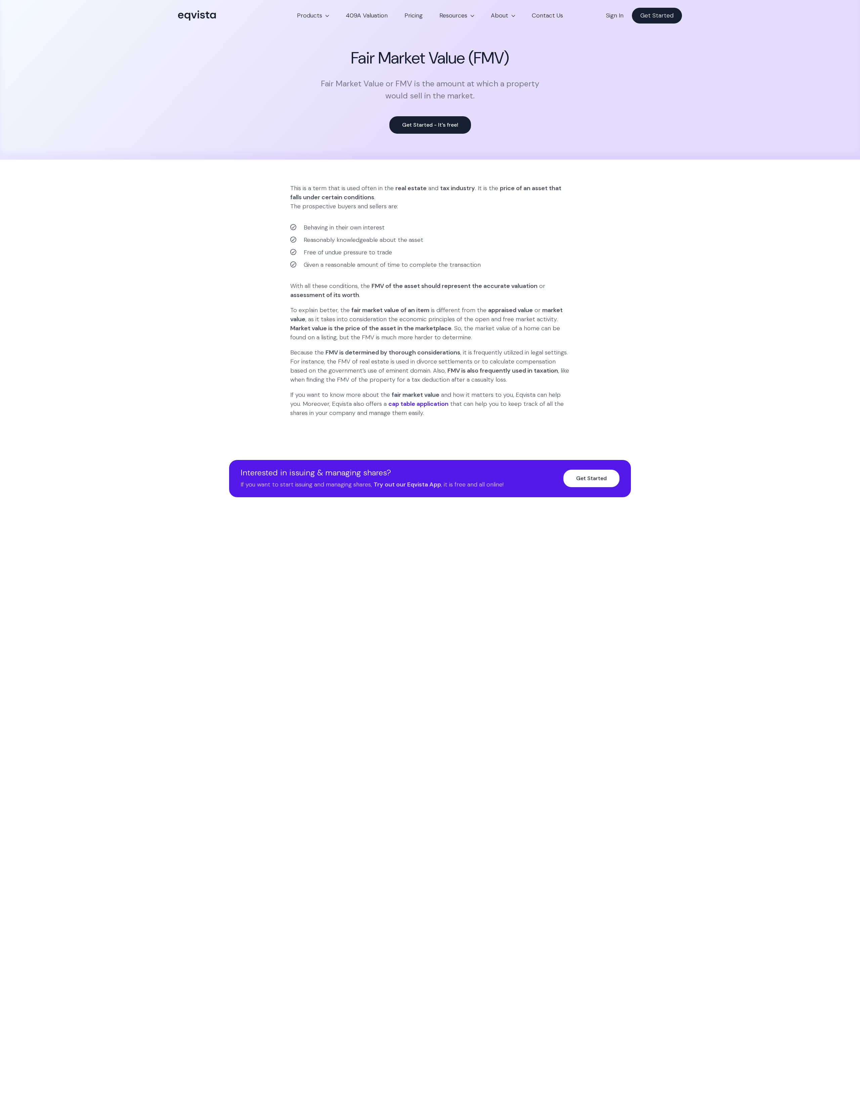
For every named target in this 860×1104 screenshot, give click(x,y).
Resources (453, 15)
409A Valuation (367, 15)
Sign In (615, 15)
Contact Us (547, 15)
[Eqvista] (220, 15)
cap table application (418, 404)
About (499, 15)
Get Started (657, 15)
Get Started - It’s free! (430, 124)
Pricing (413, 15)
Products (309, 15)
